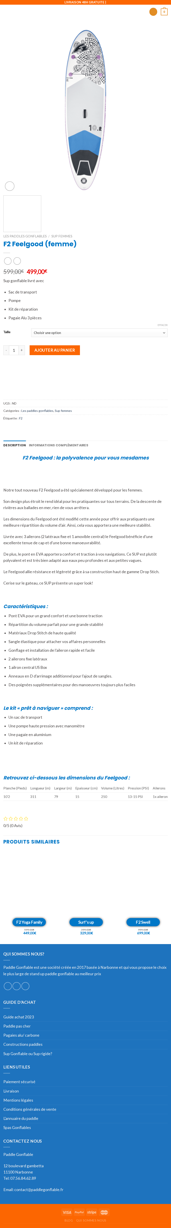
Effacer (163, 325)
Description (14, 445)
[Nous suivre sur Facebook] (8, 986)
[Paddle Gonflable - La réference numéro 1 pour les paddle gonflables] (85, 12)
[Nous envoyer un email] (25, 986)
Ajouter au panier (55, 350)
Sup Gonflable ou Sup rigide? (27, 1053)
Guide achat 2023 (18, 1017)
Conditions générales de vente (29, 1109)
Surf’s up (86, 922)
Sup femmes (61, 236)
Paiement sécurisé (19, 1081)
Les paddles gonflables (25, 236)
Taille (6, 332)
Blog (69, 1220)
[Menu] (6, 12)
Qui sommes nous (91, 1220)
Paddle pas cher (17, 1026)
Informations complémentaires (58, 445)
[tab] (14, 445)
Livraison (11, 1091)
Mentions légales (18, 1100)
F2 (20, 418)
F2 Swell (143, 922)
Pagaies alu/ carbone (21, 1035)
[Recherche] (153, 12)
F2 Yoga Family (29, 922)
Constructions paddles (23, 1044)
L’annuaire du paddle (20, 1118)
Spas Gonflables (17, 1127)
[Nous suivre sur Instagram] (16, 986)
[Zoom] (9, 186)
